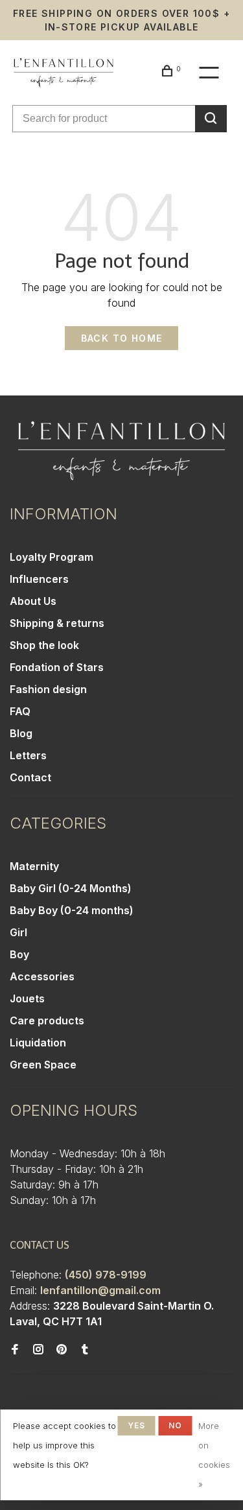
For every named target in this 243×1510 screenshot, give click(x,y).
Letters (28, 755)
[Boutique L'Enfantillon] (121, 451)
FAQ (20, 711)
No (175, 1425)
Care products (47, 1020)
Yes (137, 1425)
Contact (30, 777)
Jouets (27, 998)
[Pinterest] (61, 1349)
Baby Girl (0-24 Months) (71, 888)
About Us (33, 601)
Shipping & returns (57, 623)
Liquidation (38, 1042)
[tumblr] (85, 1349)
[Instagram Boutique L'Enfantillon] (38, 1349)
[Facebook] (15, 1349)
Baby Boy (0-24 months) (71, 910)
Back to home (122, 338)
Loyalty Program (51, 556)
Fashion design (48, 689)
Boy (19, 954)
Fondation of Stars (57, 667)
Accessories (42, 976)
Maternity (34, 866)
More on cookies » (214, 1455)
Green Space (43, 1064)
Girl (18, 932)
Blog (21, 733)
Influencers (39, 578)
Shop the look (44, 645)
